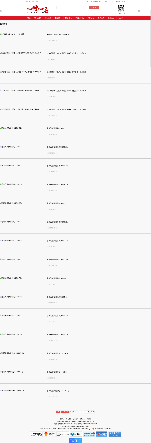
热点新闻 (37, 18)
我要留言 (90, 18)
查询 (94, 7)
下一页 (87, 412)
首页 (29, 18)
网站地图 (68, 419)
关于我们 (111, 18)
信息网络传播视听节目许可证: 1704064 (64, 424)
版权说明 (75, 419)
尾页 (92, 412)
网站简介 (62, 419)
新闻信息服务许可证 (72, 426)
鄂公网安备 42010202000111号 (102, 429)
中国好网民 (80, 18)
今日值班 (48, 18)
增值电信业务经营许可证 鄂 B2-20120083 (86, 424)
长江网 (120, 18)
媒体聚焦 (101, 18)
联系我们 (89, 419)
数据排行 (58, 18)
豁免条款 (82, 419)
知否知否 (68, 18)
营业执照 (64, 426)
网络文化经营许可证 (83, 426)
